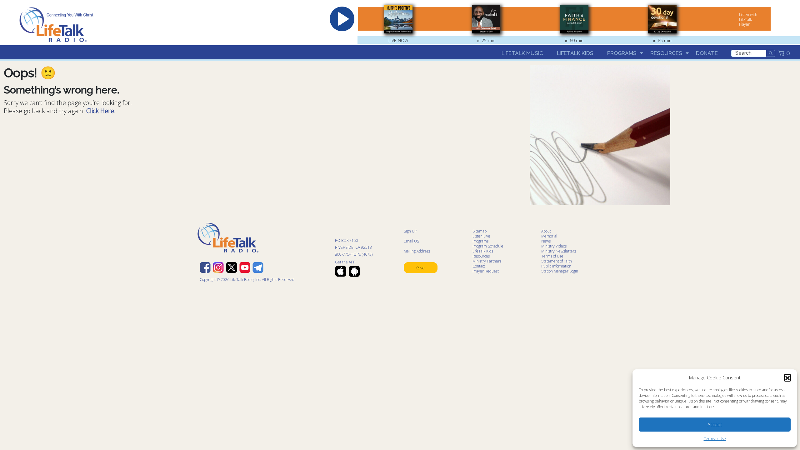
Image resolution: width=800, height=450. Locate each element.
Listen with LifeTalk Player (748, 19)
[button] (787, 377)
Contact (478, 266)
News (546, 241)
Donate (707, 53)
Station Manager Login (559, 271)
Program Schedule (487, 246)
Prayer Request (485, 271)
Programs (622, 53)
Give (420, 268)
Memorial (549, 236)
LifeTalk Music (522, 53)
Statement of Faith (556, 261)
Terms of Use (715, 438)
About (546, 231)
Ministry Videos (554, 246)
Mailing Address (417, 251)
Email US (411, 241)
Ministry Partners (486, 261)
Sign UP (410, 231)
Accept (715, 424)
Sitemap (479, 231)
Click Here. (101, 111)
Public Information (556, 266)
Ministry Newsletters (558, 251)
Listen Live (481, 236)
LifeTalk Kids (575, 53)
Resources (666, 53)
